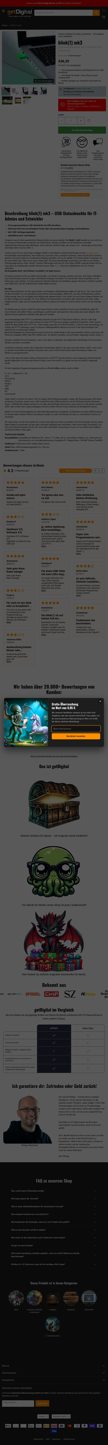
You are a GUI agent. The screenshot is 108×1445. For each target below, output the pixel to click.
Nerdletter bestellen (76, 736)
